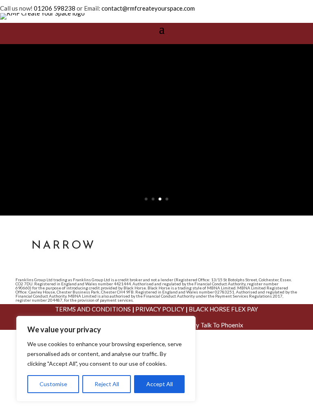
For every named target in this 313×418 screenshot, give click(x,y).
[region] (106, 359)
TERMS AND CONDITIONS (93, 309)
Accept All (159, 383)
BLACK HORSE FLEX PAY (223, 309)
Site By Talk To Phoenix (211, 325)
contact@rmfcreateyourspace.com (148, 8)
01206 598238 (54, 8)
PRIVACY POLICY (159, 309)
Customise (53, 383)
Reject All (107, 383)
